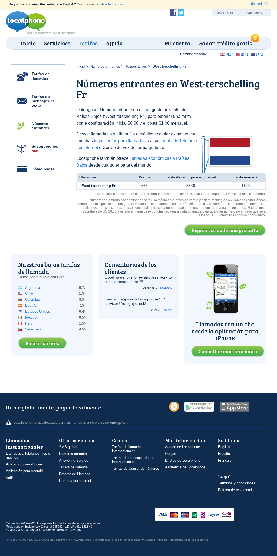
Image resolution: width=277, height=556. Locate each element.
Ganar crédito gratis (225, 43)
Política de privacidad (235, 490)
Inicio (28, 43)
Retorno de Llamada (74, 474)
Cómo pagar (43, 169)
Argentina (32, 288)
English (224, 447)
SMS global (68, 447)
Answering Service (73, 460)
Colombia (32, 299)
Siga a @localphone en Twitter (181, 12)
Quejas (170, 454)
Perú (28, 323)
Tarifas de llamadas (41, 76)
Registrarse (224, 12)
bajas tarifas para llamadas (120, 140)
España (31, 305)
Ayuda (114, 43)
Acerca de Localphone (182, 447)
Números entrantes (40, 125)
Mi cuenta (177, 43)
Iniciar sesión (253, 12)
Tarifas (88, 43)
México (31, 317)
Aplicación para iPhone (24, 464)
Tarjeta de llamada (73, 467)
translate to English (109, 4)
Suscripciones (45, 148)
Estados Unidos (37, 311)
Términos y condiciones (236, 483)
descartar (258, 4)
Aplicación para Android (24, 471)
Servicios (56, 43)
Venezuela (33, 329)
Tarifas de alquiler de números (135, 468)
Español (224, 454)
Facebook (165, 288)
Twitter (167, 310)
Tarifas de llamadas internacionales (127, 449)
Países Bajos (136, 66)
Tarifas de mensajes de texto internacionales (134, 460)
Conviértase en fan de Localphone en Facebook (173, 12)
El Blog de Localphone (182, 460)
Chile (29, 294)
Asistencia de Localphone (185, 467)
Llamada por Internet (75, 481)
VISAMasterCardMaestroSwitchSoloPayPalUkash (202, 515)
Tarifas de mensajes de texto (43, 100)
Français (225, 460)
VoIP (10, 478)
